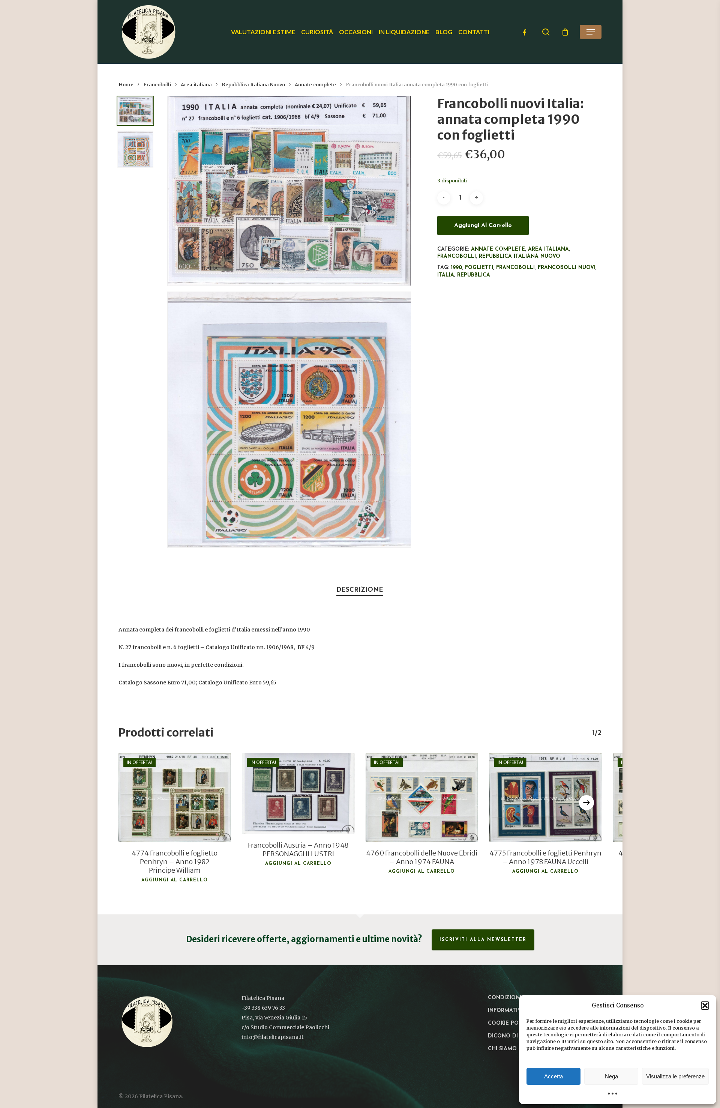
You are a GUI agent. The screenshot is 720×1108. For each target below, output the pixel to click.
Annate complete (315, 84)
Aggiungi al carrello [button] (174, 880)
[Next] (586, 802)
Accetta (553, 1076)
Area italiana (196, 84)
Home (126, 84)
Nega (611, 1076)
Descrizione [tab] (359, 590)
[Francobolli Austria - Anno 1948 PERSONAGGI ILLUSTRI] (298, 793)
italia (445, 275)
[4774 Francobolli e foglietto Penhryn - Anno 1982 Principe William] (174, 797)
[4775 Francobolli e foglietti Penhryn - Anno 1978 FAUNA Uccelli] (545, 797)
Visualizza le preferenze (675, 1076)
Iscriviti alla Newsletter (483, 940)
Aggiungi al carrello (483, 226)
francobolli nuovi (567, 268)
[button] (705, 1005)
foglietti (479, 268)
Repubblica (473, 275)
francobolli (515, 268)
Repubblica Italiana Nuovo (253, 84)
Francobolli (157, 84)
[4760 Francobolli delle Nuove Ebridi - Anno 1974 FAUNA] (422, 797)
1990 (456, 268)
